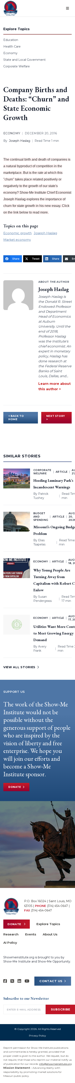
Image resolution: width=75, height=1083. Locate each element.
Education (10, 40)
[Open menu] (67, 8)
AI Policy (10, 943)
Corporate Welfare (16, 66)
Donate (14, 786)
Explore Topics (48, 924)
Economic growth (17, 233)
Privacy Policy (37, 1035)
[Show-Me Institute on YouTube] (27, 981)
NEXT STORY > (55, 417)
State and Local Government (24, 60)
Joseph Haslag (19, 141)
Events (30, 934)
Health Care (12, 46)
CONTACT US (50, 981)
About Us (50, 934)
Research (11, 934)
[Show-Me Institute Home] (10, 8)
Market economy (17, 240)
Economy (10, 53)
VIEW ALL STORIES (19, 667)
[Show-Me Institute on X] (12, 981)
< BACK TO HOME (16, 417)
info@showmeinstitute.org (55, 1063)
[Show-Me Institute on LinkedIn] (19, 981)
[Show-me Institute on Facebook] (5, 981)
